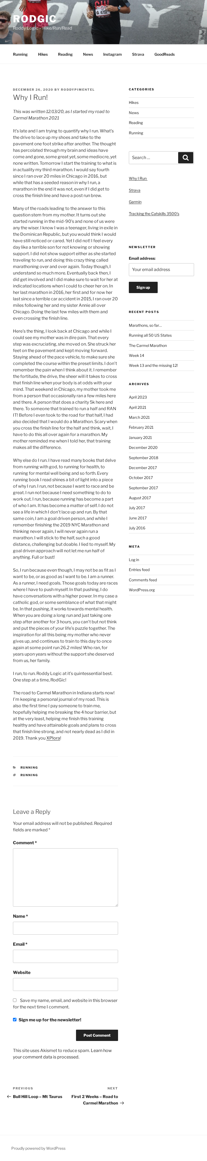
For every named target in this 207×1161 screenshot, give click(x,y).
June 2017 (138, 518)
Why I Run (138, 178)
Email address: (142, 258)
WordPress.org (142, 589)
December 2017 (143, 467)
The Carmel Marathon (148, 345)
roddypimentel (78, 90)
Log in (134, 559)
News (88, 54)
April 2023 (138, 397)
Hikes (43, 54)
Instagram (112, 54)
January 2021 (140, 437)
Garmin (135, 201)
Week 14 (136, 355)
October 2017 (141, 477)
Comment (25, 842)
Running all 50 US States (150, 335)
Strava (138, 54)
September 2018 (143, 457)
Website (21, 972)
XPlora (53, 738)
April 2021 (137, 407)
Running (20, 54)
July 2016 (137, 528)
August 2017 (140, 497)
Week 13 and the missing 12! (153, 365)
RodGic (35, 19)
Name (20, 916)
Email (20, 944)
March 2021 (139, 417)
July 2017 (137, 507)
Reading (65, 54)
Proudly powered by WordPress (38, 1148)
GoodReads (164, 54)
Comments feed (143, 580)
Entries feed (139, 569)
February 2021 (141, 427)
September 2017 (143, 487)
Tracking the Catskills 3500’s (154, 213)
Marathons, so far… (145, 325)
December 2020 (143, 447)
